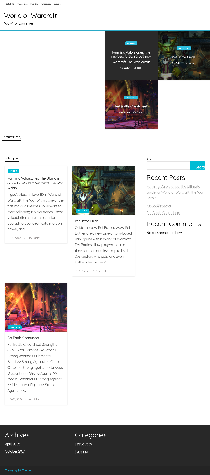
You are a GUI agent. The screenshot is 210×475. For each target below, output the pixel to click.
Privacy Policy (22, 4)
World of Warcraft (30, 15)
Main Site (34, 4)
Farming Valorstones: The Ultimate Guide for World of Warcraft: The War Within (131, 57)
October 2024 (15, 451)
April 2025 (12, 444)
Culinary (57, 4)
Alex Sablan (125, 68)
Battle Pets (10, 4)
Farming (131, 43)
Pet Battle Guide (183, 57)
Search (150, 159)
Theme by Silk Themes (18, 470)
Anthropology (46, 4)
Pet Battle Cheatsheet (131, 106)
